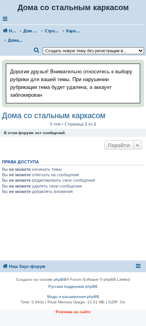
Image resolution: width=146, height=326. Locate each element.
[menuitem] (36, 50)
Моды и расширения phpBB (73, 296)
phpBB (60, 279)
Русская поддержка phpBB (73, 286)
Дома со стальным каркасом (54, 115)
